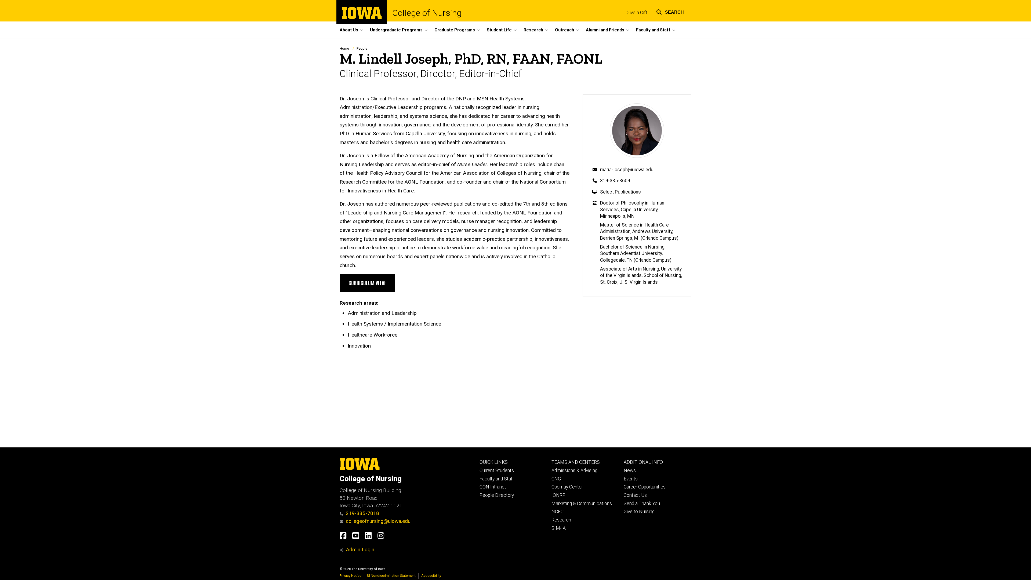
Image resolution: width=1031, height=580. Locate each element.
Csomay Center (567, 487)
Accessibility (431, 576)
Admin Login (360, 549)
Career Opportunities (645, 487)
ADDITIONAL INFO (643, 462)
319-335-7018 (362, 513)
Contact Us (635, 495)
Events (631, 478)
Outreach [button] (564, 29)
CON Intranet (493, 487)
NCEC (557, 511)
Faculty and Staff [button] (653, 29)
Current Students (497, 470)
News (630, 470)
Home (344, 48)
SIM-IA (558, 528)
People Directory (497, 495)
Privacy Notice (350, 576)
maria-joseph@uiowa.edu (627, 169)
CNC (556, 478)
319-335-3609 (615, 180)
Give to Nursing (639, 511)
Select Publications (620, 192)
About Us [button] (349, 29)
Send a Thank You (642, 503)
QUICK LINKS (494, 462)
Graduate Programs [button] (454, 29)
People (362, 48)
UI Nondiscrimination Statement (391, 576)
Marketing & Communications (581, 503)
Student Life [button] (499, 29)
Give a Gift (637, 12)
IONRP (558, 495)
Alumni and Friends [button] (605, 29)
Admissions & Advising (574, 470)
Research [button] (533, 29)
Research (561, 520)
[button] (670, 11)
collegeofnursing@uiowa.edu (378, 521)
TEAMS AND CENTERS (575, 462)
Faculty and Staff (497, 478)
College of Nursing (427, 13)
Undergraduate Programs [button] (396, 29)
